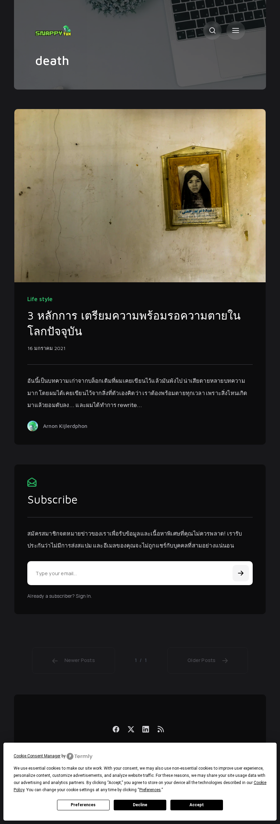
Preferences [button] (150, 789)
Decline (140, 804)
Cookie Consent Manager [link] (37, 756)
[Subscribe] (241, 573)
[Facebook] (116, 729)
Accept (197, 804)
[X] (131, 729)
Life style (40, 299)
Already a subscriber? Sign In (59, 596)
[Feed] (160, 729)
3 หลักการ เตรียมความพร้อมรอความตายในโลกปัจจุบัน (133, 323)
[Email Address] (140, 573)
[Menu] (235, 30)
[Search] (212, 30)
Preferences (83, 804)
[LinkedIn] (146, 729)
